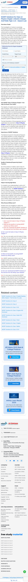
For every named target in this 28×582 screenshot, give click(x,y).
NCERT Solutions (18, 188)
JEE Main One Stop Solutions (6, 510)
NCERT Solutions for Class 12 (7, 540)
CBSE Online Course (20, 475)
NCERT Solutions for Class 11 (6, 543)
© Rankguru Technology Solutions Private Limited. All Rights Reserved (14, 578)
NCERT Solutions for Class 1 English (11, 323)
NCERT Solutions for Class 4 (9, 304)
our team (3, 469)
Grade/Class (5, 54)
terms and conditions (15, 67)
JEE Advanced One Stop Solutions (7, 513)
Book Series (18, 482)
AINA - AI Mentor (19, 488)
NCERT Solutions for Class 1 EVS (10, 307)
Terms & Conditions (6, 495)
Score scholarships (20, 494)
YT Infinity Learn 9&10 (20, 496)
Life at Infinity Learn (6, 474)
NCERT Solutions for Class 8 (6, 549)
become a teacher (6, 480)
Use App (25, 2)
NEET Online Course (20, 469)
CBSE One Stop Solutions (5, 520)
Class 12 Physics (5, 153)
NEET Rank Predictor (20, 513)
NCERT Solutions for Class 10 (7, 545)
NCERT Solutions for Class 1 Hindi (10, 320)
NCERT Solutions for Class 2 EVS (10, 329)
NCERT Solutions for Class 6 (6, 554)
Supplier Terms (5, 497)
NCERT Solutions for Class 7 (6, 551)
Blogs (2, 478)
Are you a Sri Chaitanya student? (10, 62)
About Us (3, 467)
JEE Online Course (19, 467)
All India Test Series (20, 480)
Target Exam (18, 54)
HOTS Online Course (20, 478)
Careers (3, 471)
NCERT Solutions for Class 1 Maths (11, 326)
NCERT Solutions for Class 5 (9, 301)
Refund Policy (4, 490)
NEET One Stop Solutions (5, 517)
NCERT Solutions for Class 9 (6, 547)
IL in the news (4, 476)
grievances (4, 492)
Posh (2, 503)
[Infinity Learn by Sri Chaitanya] (10, 2)
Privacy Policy (4, 488)
